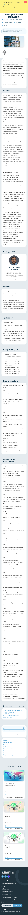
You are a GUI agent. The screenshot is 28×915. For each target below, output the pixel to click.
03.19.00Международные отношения (12, 710)
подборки (5, 4)
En (26, 871)
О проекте (3, 886)
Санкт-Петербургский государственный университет (17, 52)
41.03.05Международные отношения (12, 714)
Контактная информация (7, 895)
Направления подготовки (10, 755)
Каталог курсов (5, 880)
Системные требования (7, 891)
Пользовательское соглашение (9, 897)
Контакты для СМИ (6, 894)
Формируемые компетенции (11, 752)
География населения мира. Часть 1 (14, 846)
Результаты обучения (9, 750)
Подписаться (17, 905)
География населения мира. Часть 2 (14, 815)
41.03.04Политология (8, 712)
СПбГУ (9, 791)
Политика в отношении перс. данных (10, 899)
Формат (5, 744)
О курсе (5, 740)
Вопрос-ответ (4, 888)
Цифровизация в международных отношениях (10, 785)
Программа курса (8, 748)
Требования (6, 746)
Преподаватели (7, 742)
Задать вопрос (5, 889)
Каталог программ (6, 881)
